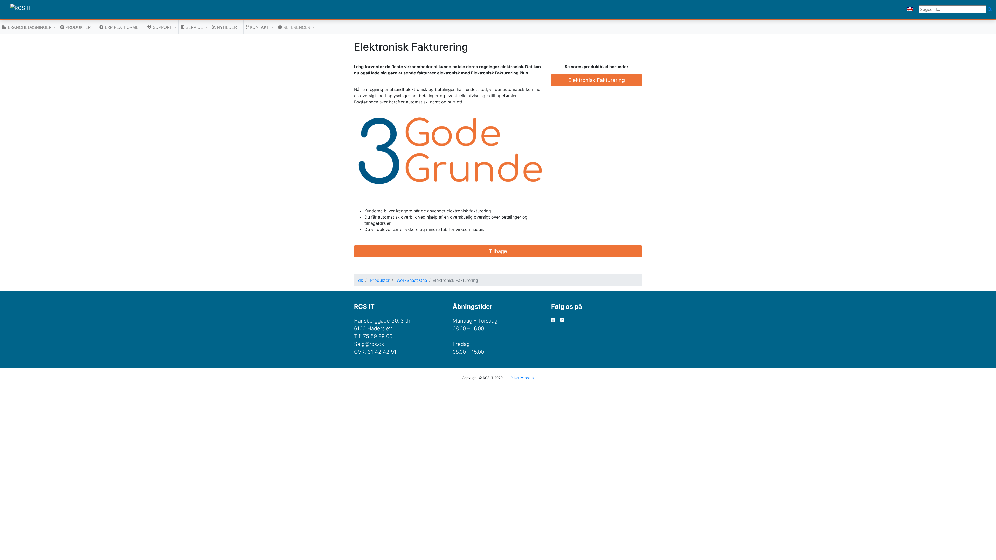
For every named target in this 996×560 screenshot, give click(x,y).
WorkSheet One (412, 280)
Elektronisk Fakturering (596, 80)
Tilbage (498, 251)
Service (194, 27)
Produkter (78, 27)
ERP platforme (121, 27)
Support (162, 27)
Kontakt (259, 27)
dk (360, 280)
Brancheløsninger (29, 27)
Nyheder (227, 27)
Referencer (297, 27)
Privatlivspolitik (522, 378)
